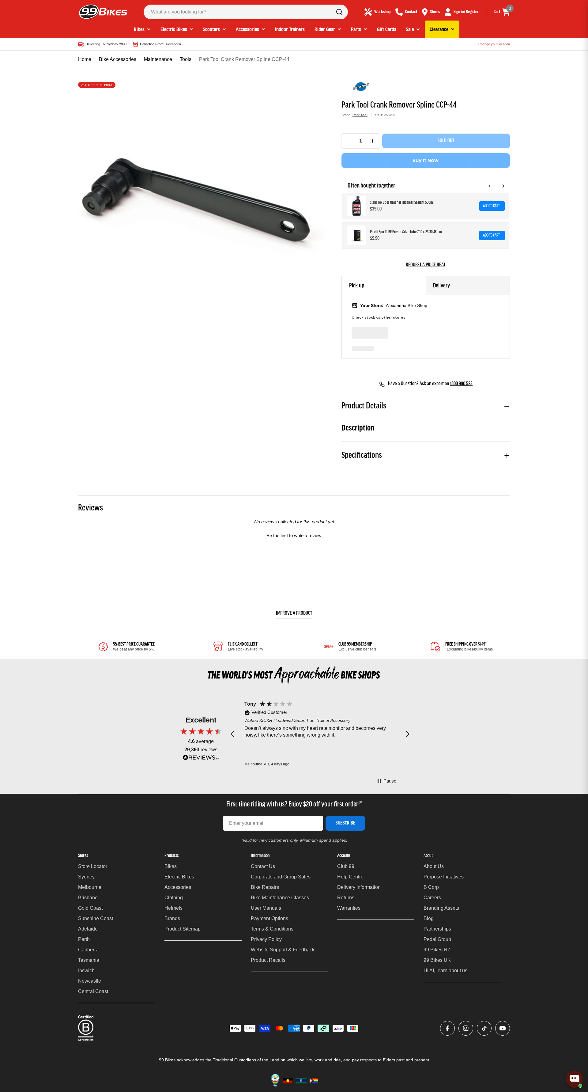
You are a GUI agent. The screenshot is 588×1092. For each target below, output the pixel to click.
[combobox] (246, 12)
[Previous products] (489, 186)
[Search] (339, 12)
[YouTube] (502, 1028)
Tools (185, 59)
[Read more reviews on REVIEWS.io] (201, 759)
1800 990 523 (461, 384)
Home (84, 59)
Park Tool (360, 115)
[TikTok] (484, 1028)
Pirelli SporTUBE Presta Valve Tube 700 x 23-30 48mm (406, 232)
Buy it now (426, 160)
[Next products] (503, 186)
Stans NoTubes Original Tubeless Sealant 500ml (402, 202)
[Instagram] (465, 1028)
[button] (294, 535)
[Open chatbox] (574, 1079)
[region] (320, 734)
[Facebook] (447, 1028)
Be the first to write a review (294, 535)
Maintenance (158, 59)
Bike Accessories (117, 59)
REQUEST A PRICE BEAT (425, 265)
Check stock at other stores (378, 317)
